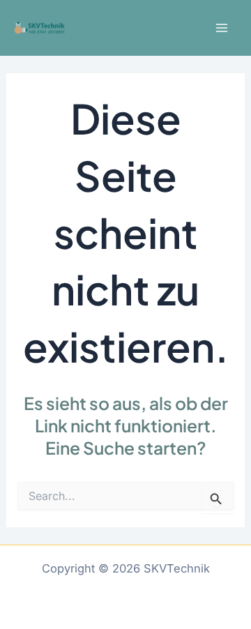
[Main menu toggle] (221, 28)
